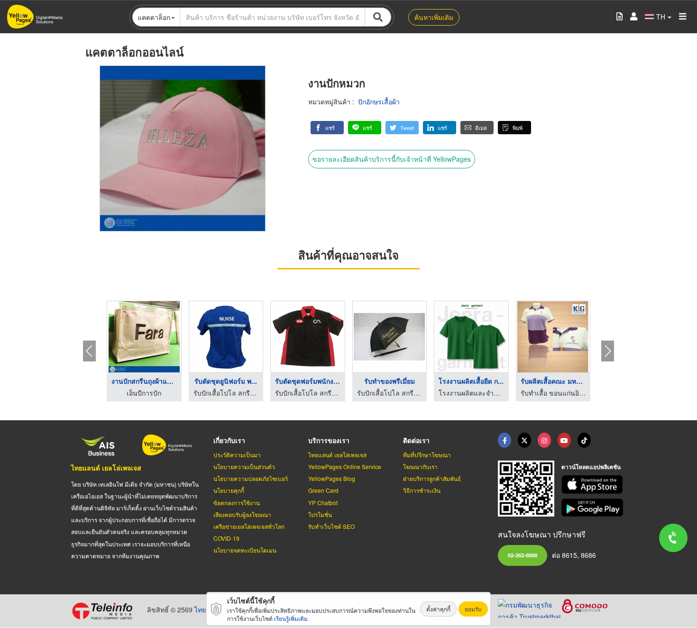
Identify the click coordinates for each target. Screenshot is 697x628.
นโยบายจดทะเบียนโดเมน (244, 550)
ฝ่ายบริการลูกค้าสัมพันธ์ (432, 478)
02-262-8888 (522, 555)
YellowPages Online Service (344, 466)
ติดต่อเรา (416, 440)
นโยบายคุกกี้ (228, 490)
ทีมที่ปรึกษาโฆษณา (427, 455)
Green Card (323, 490)
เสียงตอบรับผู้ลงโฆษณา (242, 514)
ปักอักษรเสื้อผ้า (379, 101)
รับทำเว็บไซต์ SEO (331, 526)
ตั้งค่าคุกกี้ (438, 609)
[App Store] (593, 484)
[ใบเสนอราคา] (619, 17)
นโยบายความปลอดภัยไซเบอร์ (250, 478)
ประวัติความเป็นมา (237, 455)
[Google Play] (593, 508)
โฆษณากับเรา (420, 466)
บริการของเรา (328, 440)
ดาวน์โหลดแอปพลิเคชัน (591, 466)
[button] (327, 127)
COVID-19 (226, 538)
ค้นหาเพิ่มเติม (433, 17)
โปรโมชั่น (320, 514)
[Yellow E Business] (504, 440)
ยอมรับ (473, 609)
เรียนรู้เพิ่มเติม (291, 618)
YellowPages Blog (331, 478)
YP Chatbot (323, 503)
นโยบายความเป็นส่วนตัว (244, 466)
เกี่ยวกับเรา (229, 440)
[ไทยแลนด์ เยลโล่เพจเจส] (524, 440)
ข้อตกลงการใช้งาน (236, 503)
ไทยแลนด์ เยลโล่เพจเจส (106, 467)
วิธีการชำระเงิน (421, 490)
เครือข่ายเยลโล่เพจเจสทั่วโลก (248, 526)
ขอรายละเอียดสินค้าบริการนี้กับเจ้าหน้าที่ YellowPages (391, 159)
